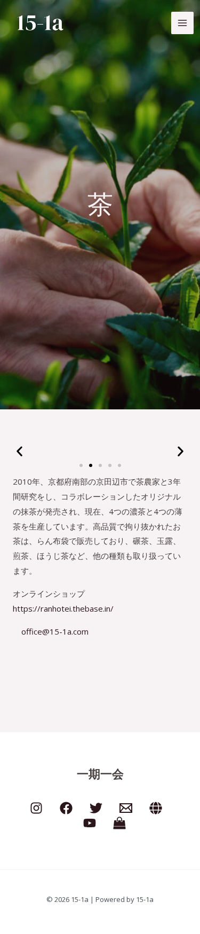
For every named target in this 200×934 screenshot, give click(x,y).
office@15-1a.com (54, 631)
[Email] (125, 808)
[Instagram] (36, 808)
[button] (19, 451)
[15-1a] (40, 22)
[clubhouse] (155, 808)
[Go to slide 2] (90, 465)
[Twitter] (96, 808)
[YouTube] (89, 823)
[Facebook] (66, 808)
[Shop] (119, 823)
